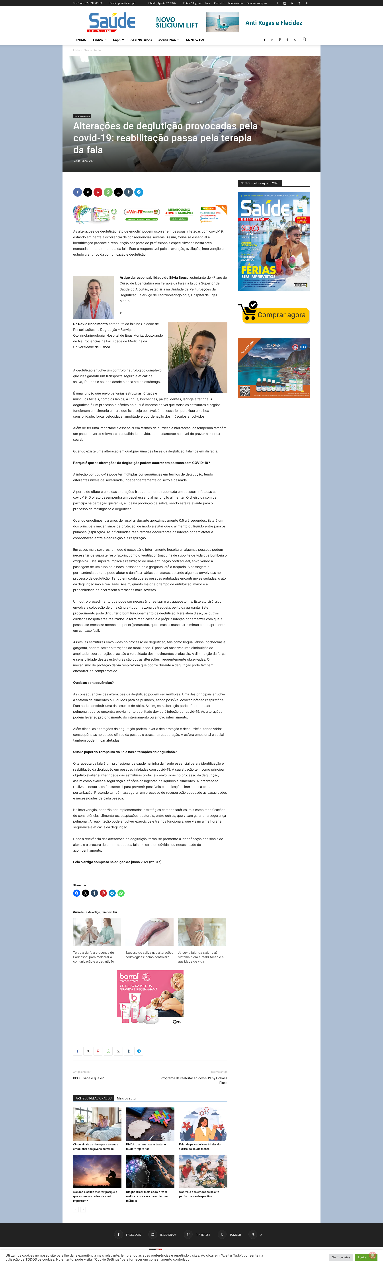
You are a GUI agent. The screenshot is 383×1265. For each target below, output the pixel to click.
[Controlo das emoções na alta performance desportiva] (203, 1171)
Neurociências (82, 115)
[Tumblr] (299, 3)
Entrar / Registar (192, 3)
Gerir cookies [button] (341, 1257)
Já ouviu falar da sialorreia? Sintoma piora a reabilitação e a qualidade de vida (201, 957)
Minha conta (235, 3)
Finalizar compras (257, 3)
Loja (207, 3)
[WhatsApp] (108, 192)
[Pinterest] (292, 3)
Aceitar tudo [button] (366, 1257)
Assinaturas (141, 39)
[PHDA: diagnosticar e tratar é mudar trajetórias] (150, 1124)
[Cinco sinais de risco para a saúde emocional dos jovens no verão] (97, 1124)
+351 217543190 (93, 3)
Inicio (81, 39)
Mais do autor (127, 1098)
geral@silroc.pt (126, 3)
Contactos (195, 39)
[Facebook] (277, 3)
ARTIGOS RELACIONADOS (94, 1098)
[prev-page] (76, 1209)
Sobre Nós (167, 39)
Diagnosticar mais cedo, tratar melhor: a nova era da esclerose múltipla (147, 1196)
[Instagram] (284, 3)
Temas (98, 39)
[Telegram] (138, 192)
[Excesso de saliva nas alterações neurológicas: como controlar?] (149, 932)
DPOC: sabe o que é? (88, 1078)
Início (76, 50)
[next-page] (83, 1209)
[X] (306, 3)
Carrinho (219, 3)
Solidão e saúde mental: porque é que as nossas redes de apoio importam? (95, 1196)
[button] (304, 40)
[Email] (118, 192)
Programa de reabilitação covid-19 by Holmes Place (194, 1080)
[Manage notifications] (372, 1255)
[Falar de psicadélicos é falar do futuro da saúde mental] (203, 1124)
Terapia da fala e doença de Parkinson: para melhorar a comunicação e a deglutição (93, 957)
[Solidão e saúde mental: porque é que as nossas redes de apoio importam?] (97, 1171)
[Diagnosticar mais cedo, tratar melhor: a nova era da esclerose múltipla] (150, 1171)
